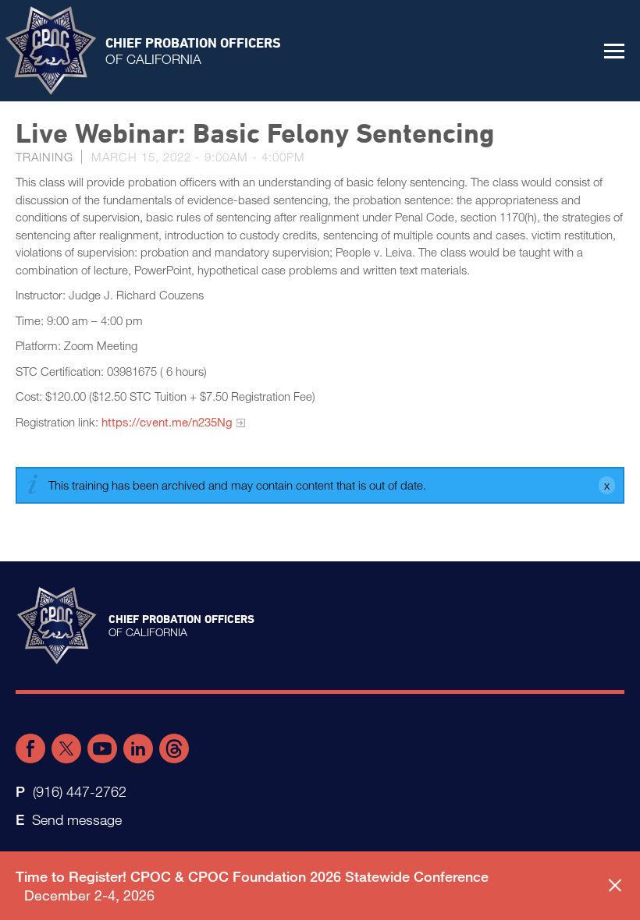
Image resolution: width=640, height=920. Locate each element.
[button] (614, 50)
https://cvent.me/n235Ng (167, 422)
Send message (77, 819)
